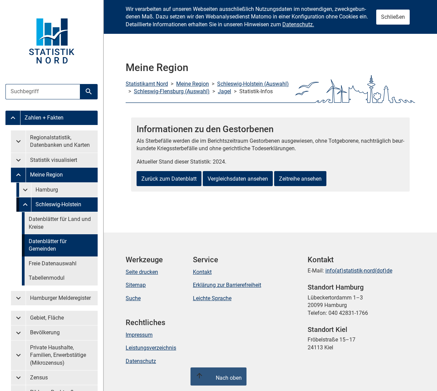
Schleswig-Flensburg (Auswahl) (172, 91)
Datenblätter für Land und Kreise (60, 223)
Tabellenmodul (47, 278)
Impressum (139, 335)
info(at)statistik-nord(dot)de (358, 270)
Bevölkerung (45, 332)
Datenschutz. (298, 24)
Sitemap (136, 285)
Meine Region (46, 174)
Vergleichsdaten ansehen (238, 179)
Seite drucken (142, 272)
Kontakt (202, 272)
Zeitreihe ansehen (300, 179)
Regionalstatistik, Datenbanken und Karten (60, 141)
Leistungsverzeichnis (151, 348)
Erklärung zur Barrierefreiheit (227, 285)
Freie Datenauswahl (52, 263)
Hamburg (47, 189)
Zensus (39, 377)
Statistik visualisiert (53, 160)
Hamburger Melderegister (60, 298)
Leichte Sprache (212, 298)
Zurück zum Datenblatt (169, 179)
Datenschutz (141, 361)
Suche (133, 298)
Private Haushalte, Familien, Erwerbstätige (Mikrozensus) (58, 355)
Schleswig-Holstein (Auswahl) (253, 84)
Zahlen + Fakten (44, 117)
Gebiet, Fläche (47, 318)
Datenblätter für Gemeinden (48, 245)
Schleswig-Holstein (58, 204)
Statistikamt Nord (147, 84)
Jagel (224, 91)
